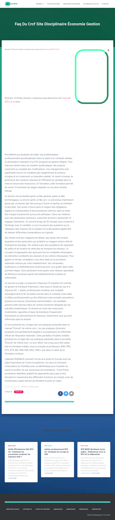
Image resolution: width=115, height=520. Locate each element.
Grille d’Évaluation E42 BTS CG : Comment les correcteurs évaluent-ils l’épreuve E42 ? (20, 453)
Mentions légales (12, 509)
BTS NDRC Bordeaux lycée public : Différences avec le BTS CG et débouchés (93, 451)
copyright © (27, 509)
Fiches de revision (53, 4)
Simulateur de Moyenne (71, 4)
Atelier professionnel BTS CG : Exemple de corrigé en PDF (56, 451)
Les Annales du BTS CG (91, 4)
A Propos (105, 4)
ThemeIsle (106, 515)
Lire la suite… (13, 478)
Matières (39, 4)
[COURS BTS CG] (11, 4)
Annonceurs (58, 509)
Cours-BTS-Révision (42, 509)
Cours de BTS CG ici (52, 49)
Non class (18, 391)
